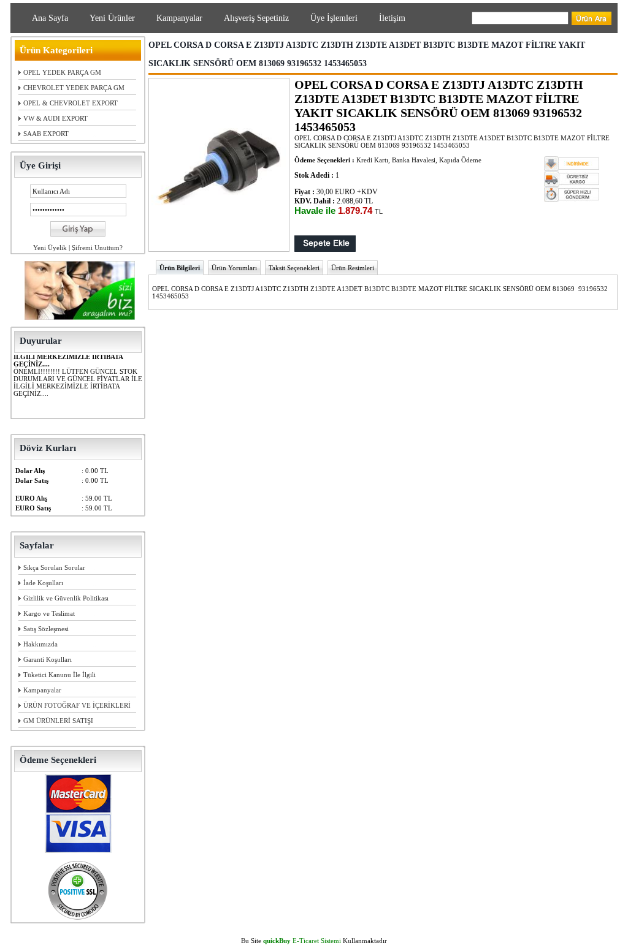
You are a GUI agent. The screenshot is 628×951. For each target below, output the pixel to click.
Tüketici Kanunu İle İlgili (59, 674)
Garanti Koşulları (47, 659)
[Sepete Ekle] (325, 249)
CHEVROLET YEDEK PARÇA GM (73, 87)
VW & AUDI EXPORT (55, 118)
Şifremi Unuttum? (97, 247)
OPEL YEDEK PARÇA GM (62, 72)
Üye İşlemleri (334, 18)
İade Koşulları (43, 582)
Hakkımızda (40, 644)
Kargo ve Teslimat (49, 613)
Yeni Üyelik (50, 247)
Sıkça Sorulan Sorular (54, 567)
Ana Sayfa (50, 18)
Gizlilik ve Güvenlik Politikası (66, 598)
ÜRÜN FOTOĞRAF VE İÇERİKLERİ (77, 705)
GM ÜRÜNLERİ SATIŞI (58, 720)
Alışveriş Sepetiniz (256, 18)
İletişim (392, 18)
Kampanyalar (179, 18)
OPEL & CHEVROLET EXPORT (70, 103)
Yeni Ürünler (112, 18)
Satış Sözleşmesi (46, 628)
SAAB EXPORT (46, 133)
